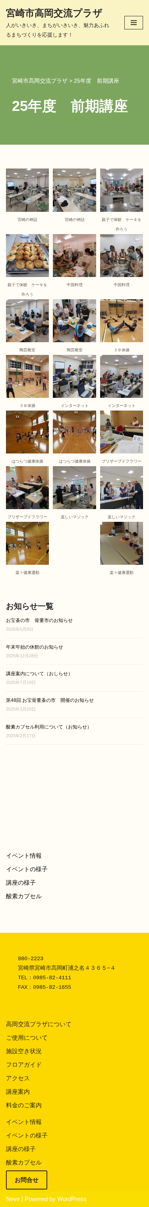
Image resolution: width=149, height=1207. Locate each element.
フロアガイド (24, 1064)
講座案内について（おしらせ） (39, 673)
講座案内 (18, 1091)
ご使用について (27, 1037)
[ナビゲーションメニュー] (133, 22)
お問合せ (27, 1179)
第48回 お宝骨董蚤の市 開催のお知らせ (50, 700)
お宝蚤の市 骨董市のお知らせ (39, 620)
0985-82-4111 (52, 978)
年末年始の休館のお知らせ (34, 647)
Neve (13, 1198)
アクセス (18, 1078)
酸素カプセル (24, 896)
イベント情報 (24, 855)
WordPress (72, 1198)
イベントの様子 (27, 869)
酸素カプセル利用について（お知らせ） (49, 727)
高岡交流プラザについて (39, 1024)
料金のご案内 (24, 1105)
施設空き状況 (24, 1051)
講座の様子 (21, 882)
